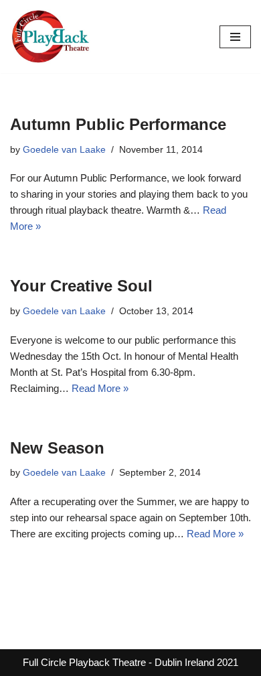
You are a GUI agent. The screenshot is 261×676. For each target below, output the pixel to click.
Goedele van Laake (64, 150)
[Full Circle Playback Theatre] (50, 36)
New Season (57, 448)
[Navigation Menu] (235, 36)
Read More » (100, 388)
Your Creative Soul (81, 286)
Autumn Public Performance (118, 124)
